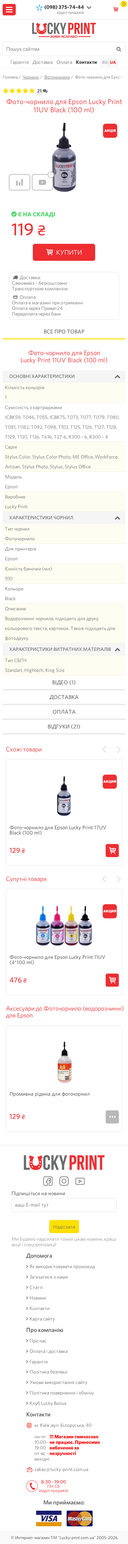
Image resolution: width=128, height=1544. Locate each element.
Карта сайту (42, 1319)
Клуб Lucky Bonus (48, 1403)
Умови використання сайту (58, 1382)
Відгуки (64, 726)
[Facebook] (47, 1181)
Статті (36, 1287)
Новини (38, 1298)
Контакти (86, 62)
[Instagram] (63, 1181)
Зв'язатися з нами (49, 1277)
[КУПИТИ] (112, 850)
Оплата (64, 62)
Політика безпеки (48, 1372)
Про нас (38, 1341)
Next (119, 749)
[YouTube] (80, 1181)
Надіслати (64, 1227)
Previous (104, 749)
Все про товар (64, 331)
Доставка (42, 62)
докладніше (112, 1116)
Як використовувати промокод (62, 1266)
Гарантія (20, 62)
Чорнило (31, 77)
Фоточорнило (57, 77)
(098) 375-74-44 (64, 7)
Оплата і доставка (49, 1351)
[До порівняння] (19, 182)
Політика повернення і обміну (62, 1393)
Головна (10, 77)
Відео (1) (64, 682)
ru (105, 62)
